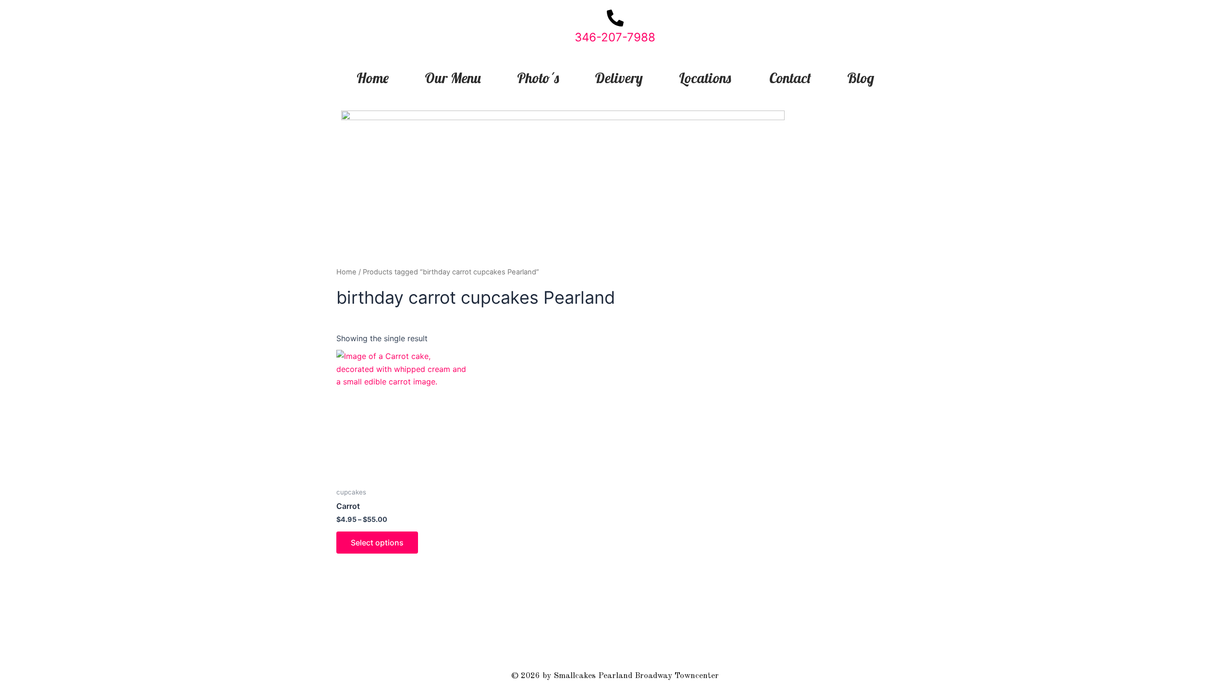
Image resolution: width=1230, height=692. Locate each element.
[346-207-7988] (615, 18)
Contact (790, 78)
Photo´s (538, 78)
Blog (860, 78)
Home (373, 78)
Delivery (619, 78)
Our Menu (453, 78)
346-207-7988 (615, 37)
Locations (705, 78)
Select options (377, 542)
